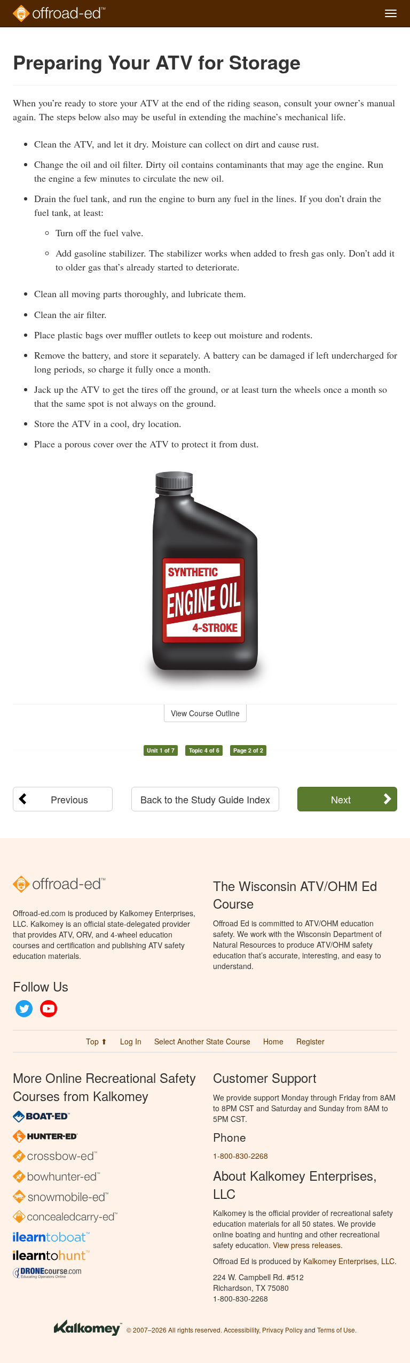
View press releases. (308, 1245)
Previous (69, 799)
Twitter (24, 1008)
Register (310, 1041)
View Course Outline (205, 713)
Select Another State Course (202, 1041)
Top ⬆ (96, 1041)
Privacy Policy (282, 1329)
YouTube (48, 1008)
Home (273, 1041)
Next (341, 799)
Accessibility (241, 1329)
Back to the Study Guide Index (205, 799)
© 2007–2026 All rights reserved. (174, 1329)
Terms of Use (336, 1329)
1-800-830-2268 (240, 1155)
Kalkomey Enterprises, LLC (349, 1261)
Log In (130, 1041)
